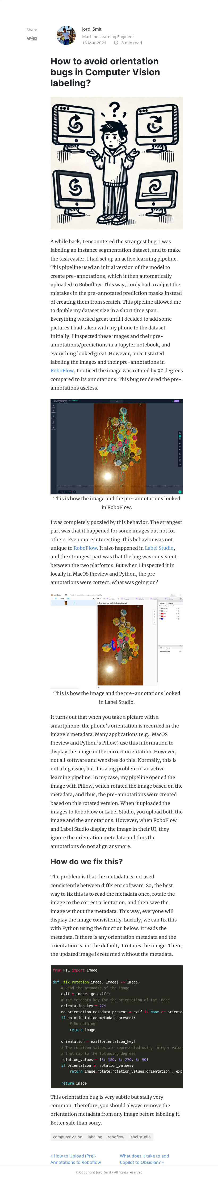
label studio (140, 1136)
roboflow (116, 1136)
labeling (95, 1136)
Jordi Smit (92, 29)
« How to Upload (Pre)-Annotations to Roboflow (76, 1159)
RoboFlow (62, 371)
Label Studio (159, 548)
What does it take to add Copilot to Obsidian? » (144, 1159)
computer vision (67, 1136)
